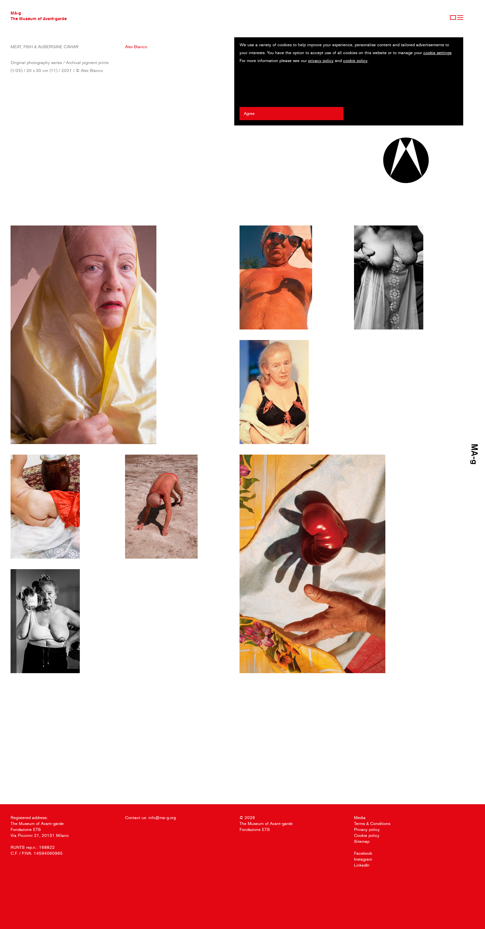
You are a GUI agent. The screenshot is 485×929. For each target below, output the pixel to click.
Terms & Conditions (372, 823)
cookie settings (437, 52)
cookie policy (355, 60)
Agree (249, 113)
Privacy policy (367, 829)
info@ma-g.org (162, 817)
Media (360, 817)
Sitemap (362, 841)
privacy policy (321, 60)
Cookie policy (366, 835)
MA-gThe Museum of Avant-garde (39, 15)
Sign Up (453, 17)
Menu (460, 17)
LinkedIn (362, 865)
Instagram (363, 859)
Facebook (363, 853)
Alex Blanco (136, 46)
